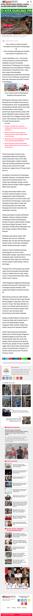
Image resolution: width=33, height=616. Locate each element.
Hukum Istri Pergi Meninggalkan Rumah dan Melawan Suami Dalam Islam (20, 523)
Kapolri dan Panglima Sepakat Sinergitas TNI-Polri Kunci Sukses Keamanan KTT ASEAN (19, 517)
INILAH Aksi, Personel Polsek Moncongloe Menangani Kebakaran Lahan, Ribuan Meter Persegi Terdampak (19, 562)
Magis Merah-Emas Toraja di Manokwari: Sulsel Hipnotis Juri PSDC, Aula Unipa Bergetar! (19, 511)
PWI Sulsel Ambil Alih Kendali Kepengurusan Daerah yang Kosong (19, 548)
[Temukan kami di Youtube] (21, 378)
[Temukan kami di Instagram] (7, 378)
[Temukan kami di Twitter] (10, 378)
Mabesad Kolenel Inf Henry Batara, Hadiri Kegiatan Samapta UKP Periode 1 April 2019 (20, 484)
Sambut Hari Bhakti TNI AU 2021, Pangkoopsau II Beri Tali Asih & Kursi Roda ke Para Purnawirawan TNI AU (16, 400)
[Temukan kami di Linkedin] (14, 378)
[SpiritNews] (17, 2)
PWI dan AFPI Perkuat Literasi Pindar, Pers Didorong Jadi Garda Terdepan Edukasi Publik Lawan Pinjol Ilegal (16, 134)
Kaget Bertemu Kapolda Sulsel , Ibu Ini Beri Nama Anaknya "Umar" (20, 496)
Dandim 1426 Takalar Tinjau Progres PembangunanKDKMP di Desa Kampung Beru (20, 465)
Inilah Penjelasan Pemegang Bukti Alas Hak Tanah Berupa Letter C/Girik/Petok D (20, 490)
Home (8, 607)
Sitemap (24, 607)
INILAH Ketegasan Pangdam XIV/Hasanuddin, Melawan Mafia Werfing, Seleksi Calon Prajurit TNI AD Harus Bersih (17, 145)
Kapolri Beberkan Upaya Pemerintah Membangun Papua (6, 391)
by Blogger (28, 614)
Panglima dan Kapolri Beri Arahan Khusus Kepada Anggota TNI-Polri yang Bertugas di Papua (26, 401)
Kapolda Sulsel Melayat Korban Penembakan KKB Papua (19, 478)
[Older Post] (28, 417)
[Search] (31, 2)
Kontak (18, 607)
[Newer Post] (4, 409)
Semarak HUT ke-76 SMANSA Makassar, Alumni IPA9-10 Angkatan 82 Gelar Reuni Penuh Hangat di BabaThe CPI (19, 555)
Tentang (13, 607)
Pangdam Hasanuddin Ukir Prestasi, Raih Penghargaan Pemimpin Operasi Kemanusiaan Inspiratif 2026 (16, 128)
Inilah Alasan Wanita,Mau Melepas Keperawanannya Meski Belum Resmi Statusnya (20, 472)
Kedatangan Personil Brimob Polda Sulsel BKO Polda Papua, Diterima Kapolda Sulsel (6, 401)
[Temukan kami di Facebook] (3, 378)
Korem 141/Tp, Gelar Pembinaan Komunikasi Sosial (16, 391)
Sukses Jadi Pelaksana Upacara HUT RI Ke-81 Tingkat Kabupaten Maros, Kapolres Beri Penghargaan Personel (20, 542)
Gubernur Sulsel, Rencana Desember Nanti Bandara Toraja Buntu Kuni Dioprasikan (14, 30)
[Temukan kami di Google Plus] (17, 378)
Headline (5, 25)
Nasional (10, 25)
